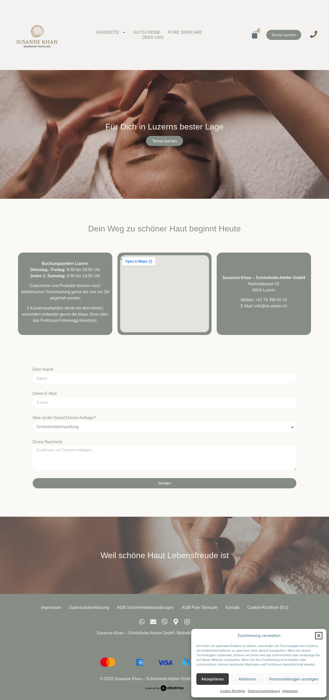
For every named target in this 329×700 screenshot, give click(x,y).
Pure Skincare (185, 32)
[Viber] (164, 622)
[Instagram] (187, 622)
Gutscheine (147, 32)
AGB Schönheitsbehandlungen (145, 607)
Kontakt (232, 607)
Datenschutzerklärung (264, 691)
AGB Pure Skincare (199, 607)
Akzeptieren (212, 679)
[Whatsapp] (142, 622)
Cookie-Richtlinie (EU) (267, 607)
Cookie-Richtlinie (232, 691)
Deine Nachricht (47, 442)
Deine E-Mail (45, 394)
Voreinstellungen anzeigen (293, 679)
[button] (318, 635)
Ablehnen (247, 679)
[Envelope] (153, 622)
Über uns (153, 37)
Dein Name (43, 369)
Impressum (290, 691)
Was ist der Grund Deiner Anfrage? (64, 418)
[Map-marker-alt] (176, 622)
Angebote (107, 32)
